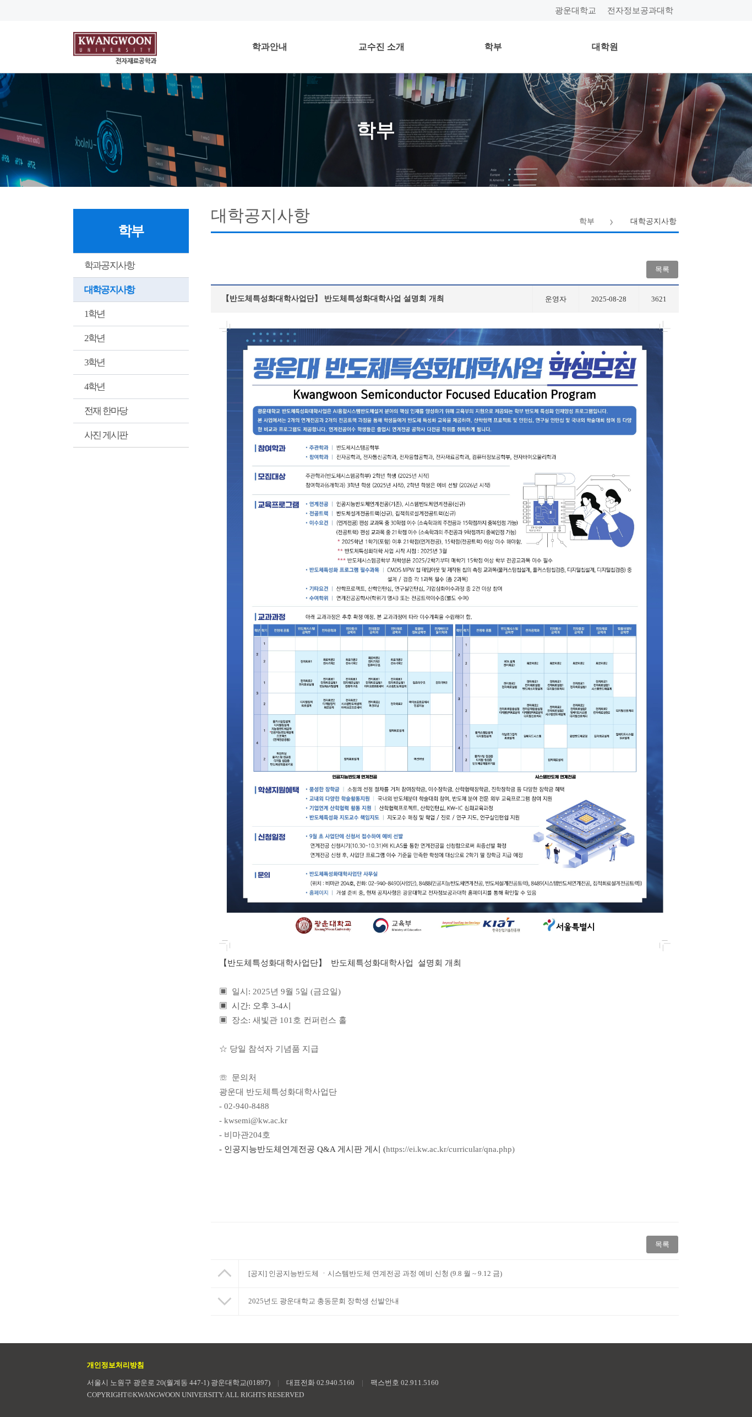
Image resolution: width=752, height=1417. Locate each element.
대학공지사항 (109, 289)
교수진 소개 (381, 46)
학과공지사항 (109, 265)
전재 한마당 (105, 411)
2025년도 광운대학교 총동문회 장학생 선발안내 (323, 1301)
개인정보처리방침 (115, 1365)
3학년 (94, 362)
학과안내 (269, 46)
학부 (493, 46)
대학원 (605, 46)
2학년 (94, 338)
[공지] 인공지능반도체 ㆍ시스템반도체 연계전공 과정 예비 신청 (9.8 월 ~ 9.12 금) (375, 1273)
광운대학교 (575, 10)
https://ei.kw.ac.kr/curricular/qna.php (449, 1149)
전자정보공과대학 (640, 10)
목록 (662, 1244)
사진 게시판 (105, 435)
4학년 (94, 386)
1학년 (94, 314)
